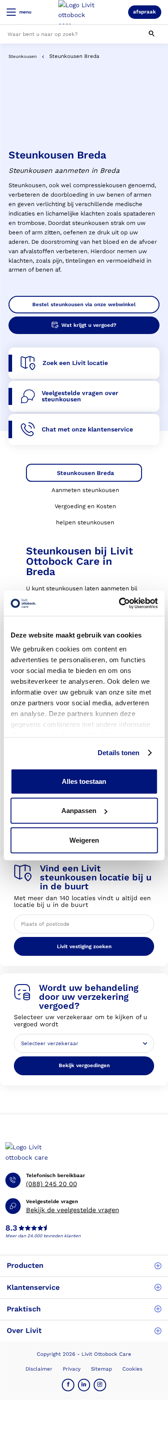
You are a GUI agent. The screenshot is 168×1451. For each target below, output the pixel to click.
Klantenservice (33, 1287)
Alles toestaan (84, 781)
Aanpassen (78, 810)
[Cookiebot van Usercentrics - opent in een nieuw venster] (120, 603)
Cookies (132, 1369)
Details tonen (118, 752)
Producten (25, 1265)
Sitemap (101, 1369)
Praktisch (24, 1309)
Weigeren (84, 840)
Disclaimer (39, 1369)
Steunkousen (23, 56)
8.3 (11, 1228)
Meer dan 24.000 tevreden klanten (43, 1235)
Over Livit (24, 1330)
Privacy (72, 1369)
